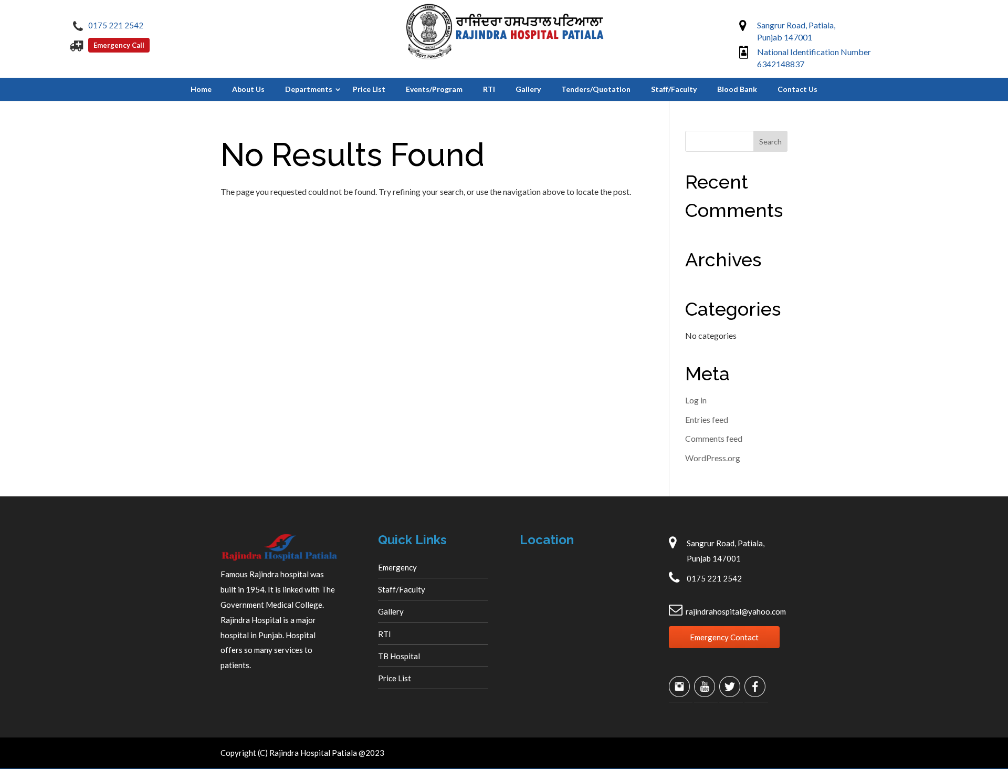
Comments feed (713, 438)
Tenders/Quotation (596, 89)
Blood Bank (737, 89)
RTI (489, 89)
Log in (696, 400)
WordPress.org (712, 458)
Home (201, 89)
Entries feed (706, 419)
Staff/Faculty (674, 89)
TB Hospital (399, 656)
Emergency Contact (724, 637)
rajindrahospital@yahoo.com (736, 611)
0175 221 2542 (115, 25)
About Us (248, 89)
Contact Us (797, 89)
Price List (369, 89)
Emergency (397, 567)
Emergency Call (118, 45)
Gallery (528, 89)
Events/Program (434, 89)
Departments (308, 89)
